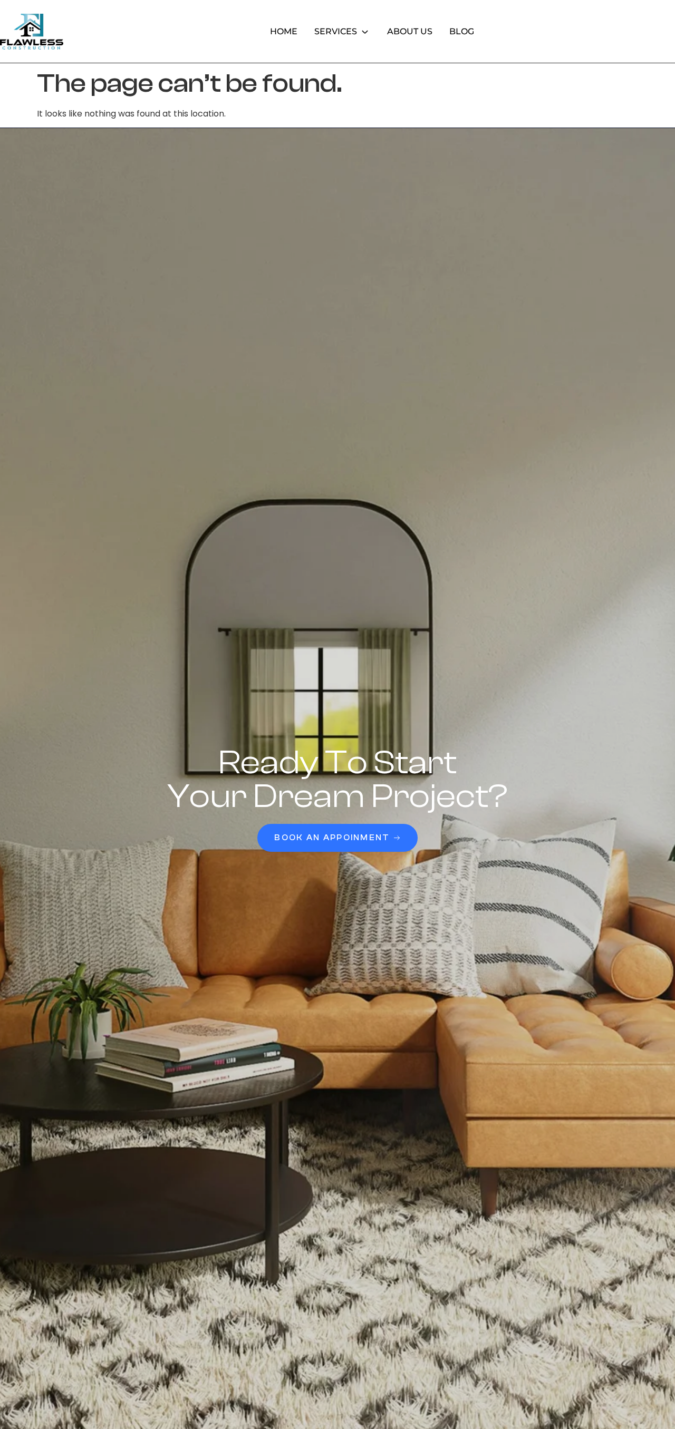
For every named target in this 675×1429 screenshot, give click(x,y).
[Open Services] (365, 31)
